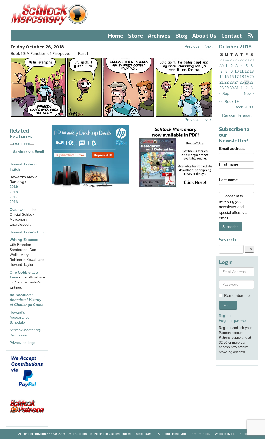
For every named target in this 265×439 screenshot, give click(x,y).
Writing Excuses (24, 240)
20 (251, 76)
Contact (231, 35)
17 (236, 76)
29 (251, 60)
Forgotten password (233, 321)
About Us (204, 35)
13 (251, 71)
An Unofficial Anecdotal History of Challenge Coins (26, 300)
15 (226, 76)
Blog (181, 35)
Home (115, 35)
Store (135, 35)
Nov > (249, 93)
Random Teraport (236, 115)
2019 (14, 187)
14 (221, 76)
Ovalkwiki (19, 210)
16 (232, 76)
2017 (14, 197)
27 (242, 60)
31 (236, 88)
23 (221, 60)
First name (228, 164)
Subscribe (230, 227)
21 (221, 82)
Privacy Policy (200, 434)
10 (236, 71)
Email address (232, 148)
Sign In (228, 305)
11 (242, 71)
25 (232, 60)
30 (221, 66)
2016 (14, 202)
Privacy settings (22, 343)
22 (226, 82)
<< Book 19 (229, 101)
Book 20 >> (244, 107)
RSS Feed (21, 144)
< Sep (224, 93)
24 (226, 60)
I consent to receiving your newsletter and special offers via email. (233, 207)
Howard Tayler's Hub (27, 232)
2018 (14, 192)
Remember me (237, 295)
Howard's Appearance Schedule (20, 318)
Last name (228, 180)
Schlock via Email (28, 152)
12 (247, 71)
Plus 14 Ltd (239, 434)
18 (242, 76)
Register (225, 316)
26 (236, 60)
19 (247, 76)
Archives (159, 35)
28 (247, 60)
